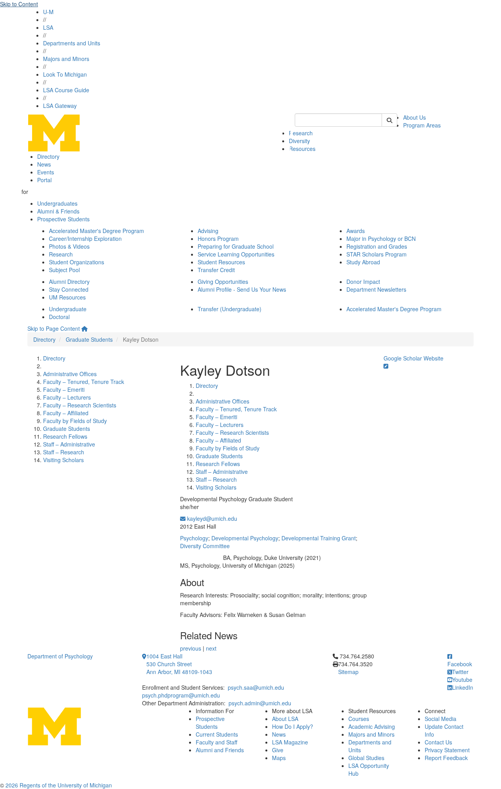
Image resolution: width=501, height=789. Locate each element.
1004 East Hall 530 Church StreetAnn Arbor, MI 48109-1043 (179, 664)
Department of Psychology (60, 656)
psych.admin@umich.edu (260, 703)
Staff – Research (63, 452)
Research (301, 133)
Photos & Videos (69, 246)
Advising (208, 231)
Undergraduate (68, 309)
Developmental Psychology (244, 538)
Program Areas (422, 125)
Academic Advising (371, 726)
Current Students (217, 734)
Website (433, 358)
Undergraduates (57, 203)
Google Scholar (403, 358)
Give (277, 750)
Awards (355, 231)
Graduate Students (89, 339)
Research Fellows (65, 436)
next (211, 648)
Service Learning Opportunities (236, 254)
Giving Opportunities (223, 281)
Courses (358, 719)
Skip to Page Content (53, 328)
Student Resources (221, 262)
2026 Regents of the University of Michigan (58, 785)
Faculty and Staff (216, 742)
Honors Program (218, 238)
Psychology (194, 538)
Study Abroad (363, 262)
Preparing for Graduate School (236, 246)
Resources (302, 148)
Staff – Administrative (69, 444)
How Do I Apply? (292, 726)
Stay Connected (68, 289)
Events (45, 172)
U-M (48, 12)
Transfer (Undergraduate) (229, 309)
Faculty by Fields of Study (75, 421)
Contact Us (438, 742)
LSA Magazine (290, 742)
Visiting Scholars (63, 460)
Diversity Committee (205, 546)
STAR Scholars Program (376, 254)
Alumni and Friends (220, 750)
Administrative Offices (70, 374)
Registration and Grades (376, 246)
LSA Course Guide (66, 90)
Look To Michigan (65, 74)
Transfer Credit (216, 270)
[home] (84, 328)
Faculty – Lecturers (67, 397)
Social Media (440, 719)
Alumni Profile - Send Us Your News (242, 289)
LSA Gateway (60, 105)
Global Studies (366, 758)
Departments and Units (71, 43)
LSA (48, 27)
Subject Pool (64, 270)
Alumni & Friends (58, 211)
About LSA (285, 719)
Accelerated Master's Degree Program (96, 231)
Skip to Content (19, 4)
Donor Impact (363, 281)
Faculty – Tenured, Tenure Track (83, 382)
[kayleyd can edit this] (386, 366)
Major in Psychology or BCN (381, 238)
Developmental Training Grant (318, 538)
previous (190, 648)
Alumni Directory (69, 281)
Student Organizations (76, 262)
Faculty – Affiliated (65, 413)
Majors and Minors (66, 59)
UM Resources (67, 297)
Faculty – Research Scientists (79, 405)
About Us (414, 117)
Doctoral (59, 317)
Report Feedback (446, 758)
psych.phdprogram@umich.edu (181, 695)
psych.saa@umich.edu (256, 687)
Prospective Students (63, 219)
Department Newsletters (376, 289)
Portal (44, 180)
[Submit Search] (389, 120)
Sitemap (348, 672)
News (44, 164)
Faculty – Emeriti (64, 389)
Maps (279, 758)
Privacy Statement (447, 750)
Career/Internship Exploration (85, 238)
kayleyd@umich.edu (211, 518)
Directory (48, 156)
